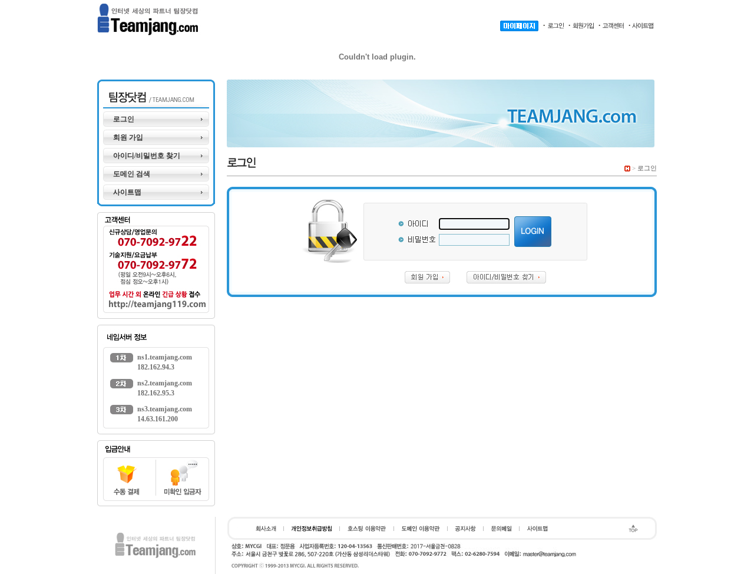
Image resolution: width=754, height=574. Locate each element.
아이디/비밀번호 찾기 (146, 155)
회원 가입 (128, 137)
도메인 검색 (131, 174)
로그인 (123, 119)
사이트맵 (127, 192)
